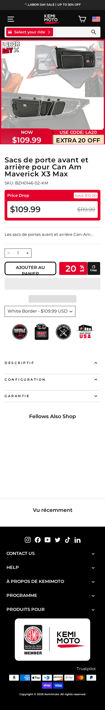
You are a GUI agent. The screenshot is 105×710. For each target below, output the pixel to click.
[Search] (94, 32)
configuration (25, 380)
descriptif (19, 363)
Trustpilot (86, 668)
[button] (52, 284)
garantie (17, 396)
